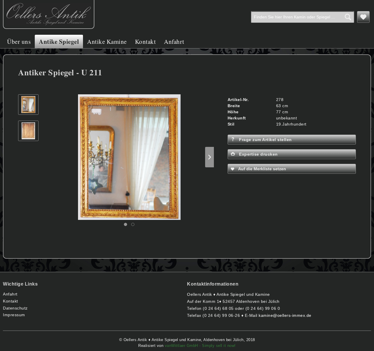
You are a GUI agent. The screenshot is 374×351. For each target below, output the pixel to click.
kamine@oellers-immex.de (285, 315)
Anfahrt (10, 294)
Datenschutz (15, 308)
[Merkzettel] (363, 17)
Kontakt (10, 301)
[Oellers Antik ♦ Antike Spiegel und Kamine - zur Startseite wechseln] (48, 14)
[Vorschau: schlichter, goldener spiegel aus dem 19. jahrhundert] (28, 104)
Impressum (14, 314)
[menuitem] (302, 17)
